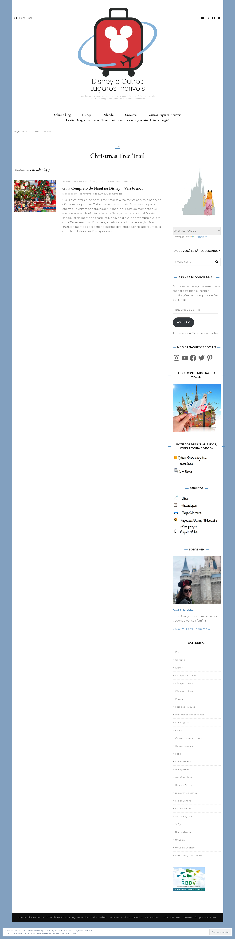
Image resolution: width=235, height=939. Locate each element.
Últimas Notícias (85, 181)
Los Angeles (182, 722)
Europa (179, 699)
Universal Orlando (185, 847)
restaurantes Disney (186, 792)
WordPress (210, 917)
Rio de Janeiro (183, 800)
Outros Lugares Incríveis (165, 115)
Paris (178, 753)
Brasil (178, 652)
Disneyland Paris (184, 683)
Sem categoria (183, 816)
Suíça (178, 824)
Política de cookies (68, 933)
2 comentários (114, 193)
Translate (201, 236)
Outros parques (184, 745)
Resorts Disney (183, 785)
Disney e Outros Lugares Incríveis (117, 85)
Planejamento (183, 761)
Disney (86, 115)
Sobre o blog (62, 115)
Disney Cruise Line (185, 675)
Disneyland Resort (185, 691)
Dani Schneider (183, 610)
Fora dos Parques (185, 706)
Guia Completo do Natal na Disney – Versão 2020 (103, 188)
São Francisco (183, 808)
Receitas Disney (184, 777)
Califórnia (180, 659)
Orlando (108, 115)
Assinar (183, 322)
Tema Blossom (173, 917)
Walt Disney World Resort (116, 181)
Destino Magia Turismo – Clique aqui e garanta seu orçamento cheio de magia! (117, 120)
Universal (131, 115)
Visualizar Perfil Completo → (191, 628)
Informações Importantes (189, 714)
